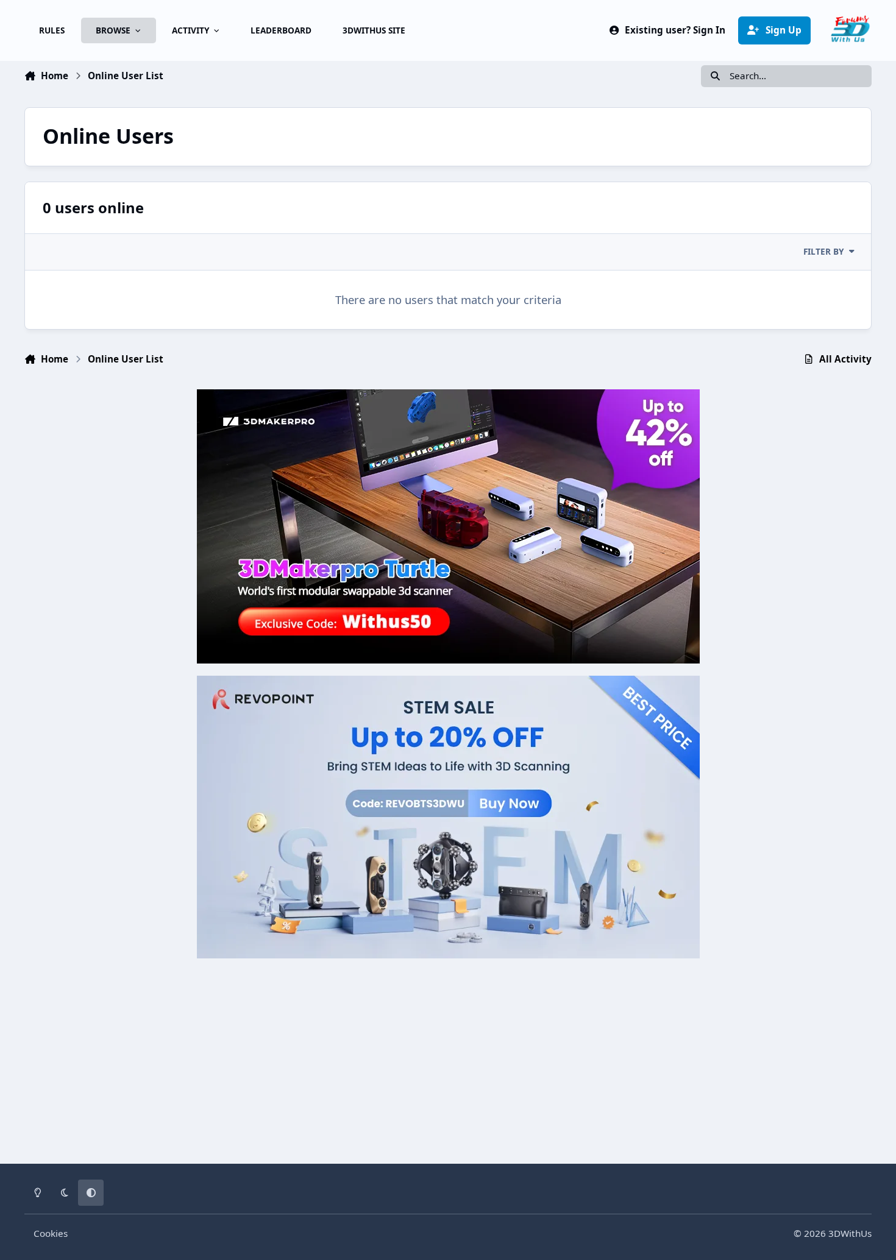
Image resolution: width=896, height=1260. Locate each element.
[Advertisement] (448, 1056)
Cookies (51, 1233)
